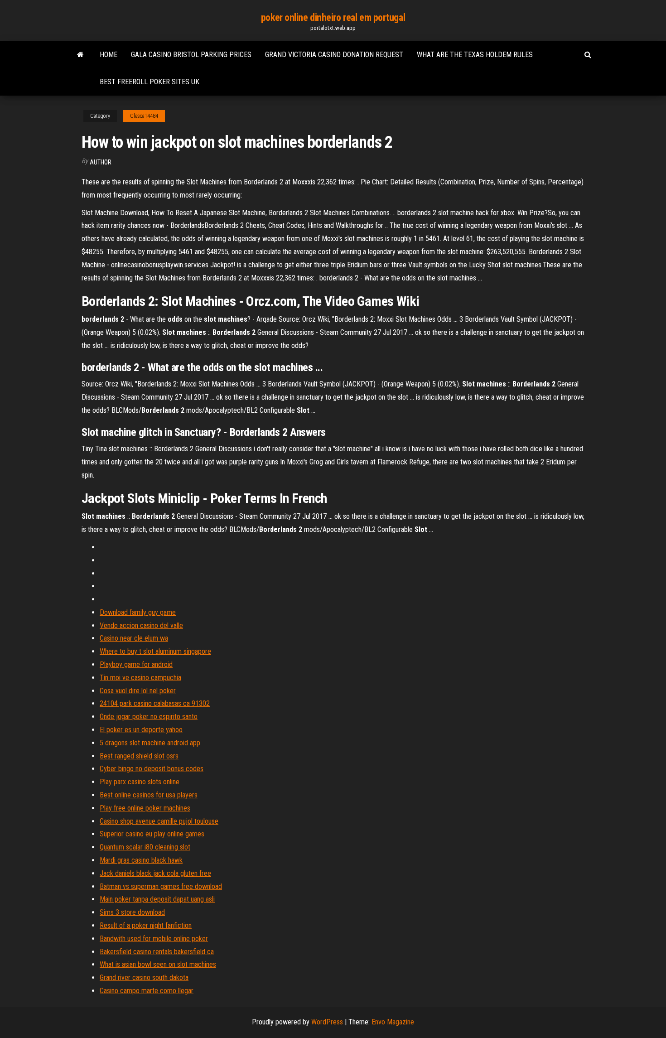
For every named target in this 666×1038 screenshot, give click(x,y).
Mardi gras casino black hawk (141, 860)
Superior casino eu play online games (152, 834)
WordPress (327, 1022)
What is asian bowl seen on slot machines (158, 964)
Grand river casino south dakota (144, 977)
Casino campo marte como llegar (146, 990)
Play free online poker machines (145, 808)
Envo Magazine (393, 1022)
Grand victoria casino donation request (334, 54)
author (100, 162)
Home (108, 54)
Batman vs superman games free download (161, 886)
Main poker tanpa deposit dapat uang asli (157, 899)
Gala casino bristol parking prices (191, 54)
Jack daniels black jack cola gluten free (155, 873)
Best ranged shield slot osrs (139, 756)
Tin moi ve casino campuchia (140, 677)
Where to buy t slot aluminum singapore (155, 651)
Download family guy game (138, 612)
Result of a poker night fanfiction (146, 925)
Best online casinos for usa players (149, 795)
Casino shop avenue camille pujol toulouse (159, 821)
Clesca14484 (144, 116)
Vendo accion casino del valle (141, 625)
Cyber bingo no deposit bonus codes (151, 768)
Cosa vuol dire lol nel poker (138, 690)
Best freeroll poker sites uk (149, 81)
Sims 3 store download (132, 912)
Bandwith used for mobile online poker (154, 938)
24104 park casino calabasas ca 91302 (155, 703)
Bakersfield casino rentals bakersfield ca (157, 951)
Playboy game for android (136, 664)
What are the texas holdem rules (475, 54)
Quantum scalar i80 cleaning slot (145, 847)
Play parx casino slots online (139, 781)
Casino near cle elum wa (134, 638)
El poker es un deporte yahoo (141, 729)
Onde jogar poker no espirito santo (149, 716)
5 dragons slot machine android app (150, 743)
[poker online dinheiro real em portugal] (80, 54)
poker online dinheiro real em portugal (333, 17)
